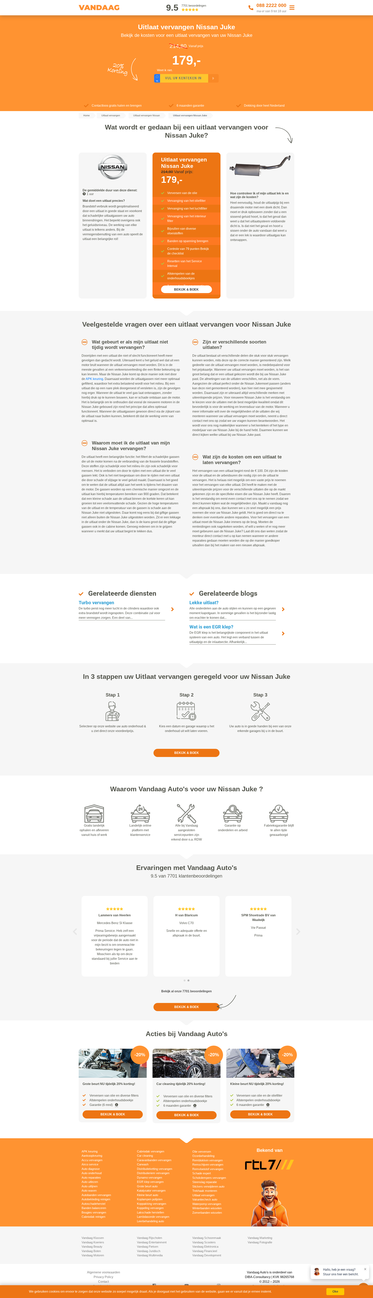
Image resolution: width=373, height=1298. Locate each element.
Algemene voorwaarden (103, 1272)
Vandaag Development (206, 1255)
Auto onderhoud (92, 1173)
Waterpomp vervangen (206, 1204)
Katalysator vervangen (151, 1190)
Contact (103, 1281)
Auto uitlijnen (90, 1186)
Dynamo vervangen (149, 1177)
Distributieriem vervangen (153, 1173)
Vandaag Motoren (93, 1255)
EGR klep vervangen (150, 1181)
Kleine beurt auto (147, 1195)
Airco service (90, 1164)
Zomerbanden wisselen (207, 1212)
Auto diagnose (91, 1168)
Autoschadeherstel (93, 1203)
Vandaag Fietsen (147, 1246)
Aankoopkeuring (92, 1155)
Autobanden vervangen (96, 1195)
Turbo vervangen (96, 602)
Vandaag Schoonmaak (206, 1237)
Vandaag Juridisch (148, 1251)
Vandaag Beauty (92, 1246)
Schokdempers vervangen (209, 1177)
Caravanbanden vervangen (154, 1160)
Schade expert (201, 1173)
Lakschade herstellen (150, 1212)
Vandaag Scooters (204, 1242)
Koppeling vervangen (150, 1208)
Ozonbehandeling (203, 1155)
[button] (83, 342)
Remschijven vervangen (207, 1164)
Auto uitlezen (90, 1181)
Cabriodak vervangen (150, 1151)
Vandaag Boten (91, 1251)
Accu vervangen (92, 1160)
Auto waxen (89, 1190)
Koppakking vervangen (151, 1203)
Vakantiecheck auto (204, 1199)
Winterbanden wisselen (207, 1208)
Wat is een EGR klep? (211, 627)
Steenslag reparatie (204, 1182)
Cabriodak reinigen (93, 1216)
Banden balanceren (94, 1208)
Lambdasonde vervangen (153, 1216)
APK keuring (94, 379)
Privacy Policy (103, 1277)
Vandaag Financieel (204, 1251)
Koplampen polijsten (149, 1199)
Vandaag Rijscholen (149, 1237)
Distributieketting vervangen (154, 1168)
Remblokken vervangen (207, 1160)
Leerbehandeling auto (150, 1221)
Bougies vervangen (94, 1212)
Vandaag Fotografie (260, 1242)
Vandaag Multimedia (150, 1255)
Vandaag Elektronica (205, 1246)
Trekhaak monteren (204, 1190)
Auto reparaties (91, 1177)
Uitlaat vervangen (203, 1195)
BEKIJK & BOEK (186, 289)
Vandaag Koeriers (93, 1242)
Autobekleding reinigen (96, 1199)
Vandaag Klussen (93, 1237)
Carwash (142, 1164)
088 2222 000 (271, 5)
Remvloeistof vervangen (207, 1169)
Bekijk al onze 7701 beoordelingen (186, 991)
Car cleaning (145, 1155)
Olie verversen (201, 1151)
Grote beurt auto (147, 1186)
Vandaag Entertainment (151, 1242)
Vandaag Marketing (260, 1237)
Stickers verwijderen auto (208, 1186)
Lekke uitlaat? (204, 602)
